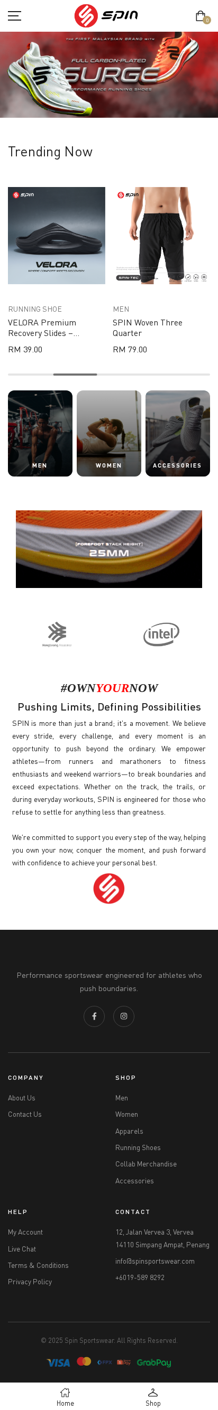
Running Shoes (138, 1147)
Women (126, 1114)
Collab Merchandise (146, 1164)
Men (121, 1098)
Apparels (129, 1131)
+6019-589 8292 (140, 1277)
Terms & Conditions (38, 1265)
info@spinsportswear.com (155, 1261)
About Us (21, 1098)
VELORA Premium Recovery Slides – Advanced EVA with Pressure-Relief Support (54, 337)
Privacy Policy (30, 1281)
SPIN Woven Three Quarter (148, 327)
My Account (25, 1232)
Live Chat (22, 1249)
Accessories (134, 1180)
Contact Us (25, 1114)
